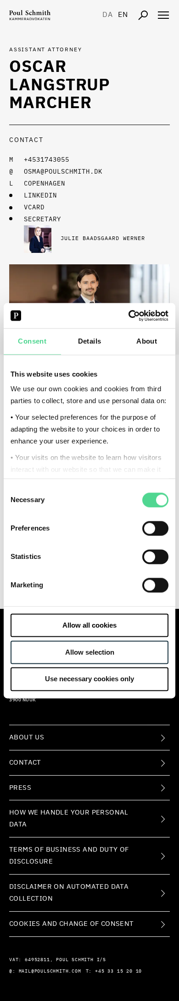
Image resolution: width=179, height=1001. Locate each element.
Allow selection (89, 652)
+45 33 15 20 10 (118, 971)
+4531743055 (46, 160)
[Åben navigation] (163, 15)
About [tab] (146, 341)
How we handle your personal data (69, 818)
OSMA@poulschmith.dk (63, 172)
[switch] (155, 528)
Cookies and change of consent (71, 923)
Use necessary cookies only (89, 679)
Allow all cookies (89, 625)
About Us (26, 737)
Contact (25, 762)
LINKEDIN (40, 195)
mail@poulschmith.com (50, 971)
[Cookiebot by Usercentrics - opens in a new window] (128, 316)
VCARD (34, 207)
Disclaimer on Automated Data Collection (69, 892)
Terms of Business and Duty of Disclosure (69, 855)
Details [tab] (89, 341)
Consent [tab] (32, 341)
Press (20, 787)
